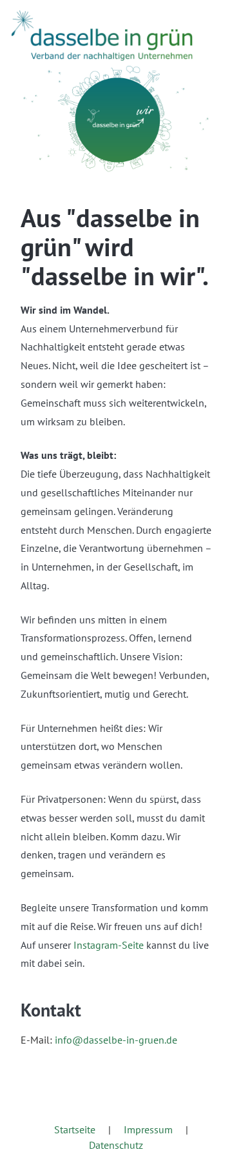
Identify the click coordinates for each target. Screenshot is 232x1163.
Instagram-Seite (108, 944)
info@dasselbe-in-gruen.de (116, 1039)
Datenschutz (116, 1144)
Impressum (148, 1129)
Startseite (74, 1129)
